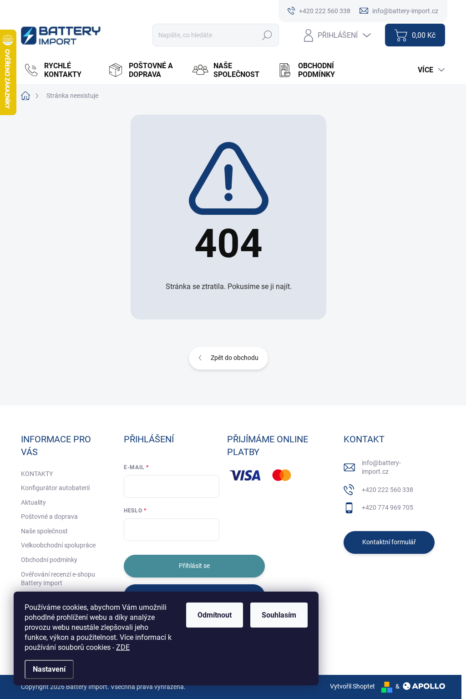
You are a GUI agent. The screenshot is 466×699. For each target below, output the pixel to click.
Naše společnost (44, 531)
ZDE (123, 647)
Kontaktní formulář (389, 542)
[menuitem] (61, 70)
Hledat (267, 35)
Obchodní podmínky (49, 559)
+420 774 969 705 (387, 507)
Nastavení (49, 669)
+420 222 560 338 (387, 489)
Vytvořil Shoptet (352, 686)
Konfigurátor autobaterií (55, 487)
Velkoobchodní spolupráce (58, 545)
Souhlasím (279, 615)
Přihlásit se (194, 565)
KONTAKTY (37, 473)
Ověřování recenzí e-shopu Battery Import (58, 579)
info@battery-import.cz (381, 467)
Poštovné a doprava (49, 516)
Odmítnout (215, 615)
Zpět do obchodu (234, 357)
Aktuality (33, 502)
